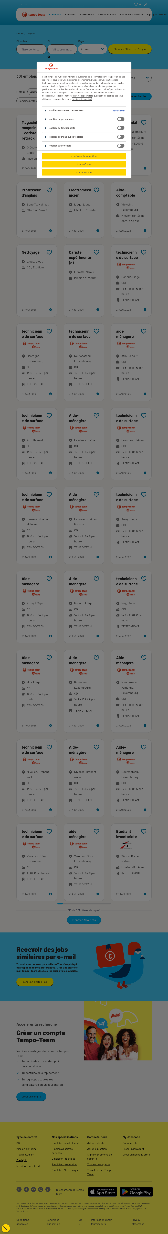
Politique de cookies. (81, 99)
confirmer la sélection (84, 156)
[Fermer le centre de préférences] (6, 1228)
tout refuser (84, 164)
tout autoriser (84, 172)
